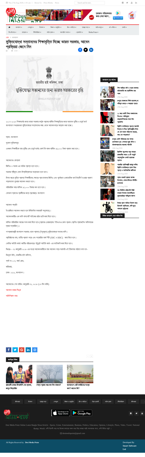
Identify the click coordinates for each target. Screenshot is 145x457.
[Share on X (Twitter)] (86, 50)
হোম (7, 37)
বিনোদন (41, 27)
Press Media (48, 3)
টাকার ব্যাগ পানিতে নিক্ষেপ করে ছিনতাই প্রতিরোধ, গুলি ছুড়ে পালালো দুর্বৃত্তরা (127, 206)
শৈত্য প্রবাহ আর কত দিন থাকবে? (49, 385)
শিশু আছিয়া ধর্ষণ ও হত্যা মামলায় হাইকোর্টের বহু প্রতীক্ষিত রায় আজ (127, 91)
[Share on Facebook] (80, 50)
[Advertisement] (49, 326)
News (57, 3)
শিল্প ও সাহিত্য (71, 27)
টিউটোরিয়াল (36, 32)
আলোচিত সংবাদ (64, 32)
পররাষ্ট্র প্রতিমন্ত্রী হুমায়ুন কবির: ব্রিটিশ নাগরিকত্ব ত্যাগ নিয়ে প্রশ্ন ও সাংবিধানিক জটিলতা (127, 167)
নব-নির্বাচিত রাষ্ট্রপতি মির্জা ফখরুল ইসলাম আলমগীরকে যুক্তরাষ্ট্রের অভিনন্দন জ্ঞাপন (126, 193)
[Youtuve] (132, 3)
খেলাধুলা (30, 27)
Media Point (93, 32)
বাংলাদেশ (18, 27)
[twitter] (127, 3)
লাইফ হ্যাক (50, 32)
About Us (37, 3)
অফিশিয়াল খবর (11, 295)
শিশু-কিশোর (11, 32)
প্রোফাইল (79, 32)
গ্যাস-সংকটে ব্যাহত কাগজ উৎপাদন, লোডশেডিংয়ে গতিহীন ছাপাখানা (127, 180)
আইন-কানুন (99, 27)
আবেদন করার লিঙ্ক (13, 290)
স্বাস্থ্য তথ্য (85, 27)
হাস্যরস (24, 32)
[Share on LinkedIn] (91, 50)
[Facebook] (123, 3)
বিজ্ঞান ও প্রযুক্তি (55, 27)
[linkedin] (136, 3)
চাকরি (124, 27)
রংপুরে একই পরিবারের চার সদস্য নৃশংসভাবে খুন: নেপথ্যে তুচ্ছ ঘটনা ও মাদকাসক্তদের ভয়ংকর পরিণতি (124, 142)
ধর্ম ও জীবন (112, 27)
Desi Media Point (32, 442)
